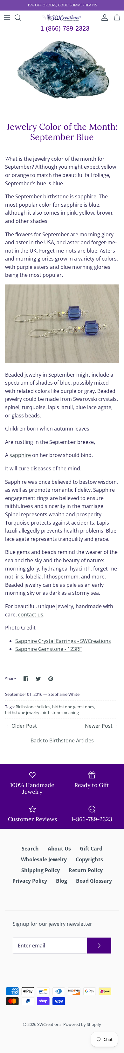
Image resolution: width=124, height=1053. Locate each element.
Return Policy (86, 870)
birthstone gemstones (73, 707)
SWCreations (49, 1024)
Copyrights (89, 859)
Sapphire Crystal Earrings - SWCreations (63, 640)
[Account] (103, 18)
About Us (59, 848)
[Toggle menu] (7, 18)
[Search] (21, 18)
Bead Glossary (94, 880)
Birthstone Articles (33, 707)
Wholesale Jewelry (44, 859)
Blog (61, 880)
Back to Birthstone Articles (62, 740)
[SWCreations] (62, 17)
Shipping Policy (40, 870)
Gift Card (91, 848)
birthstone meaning (60, 712)
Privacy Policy (29, 880)
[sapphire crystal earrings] (62, 361)
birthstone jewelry (22, 712)
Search (30, 848)
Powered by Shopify (82, 1024)
